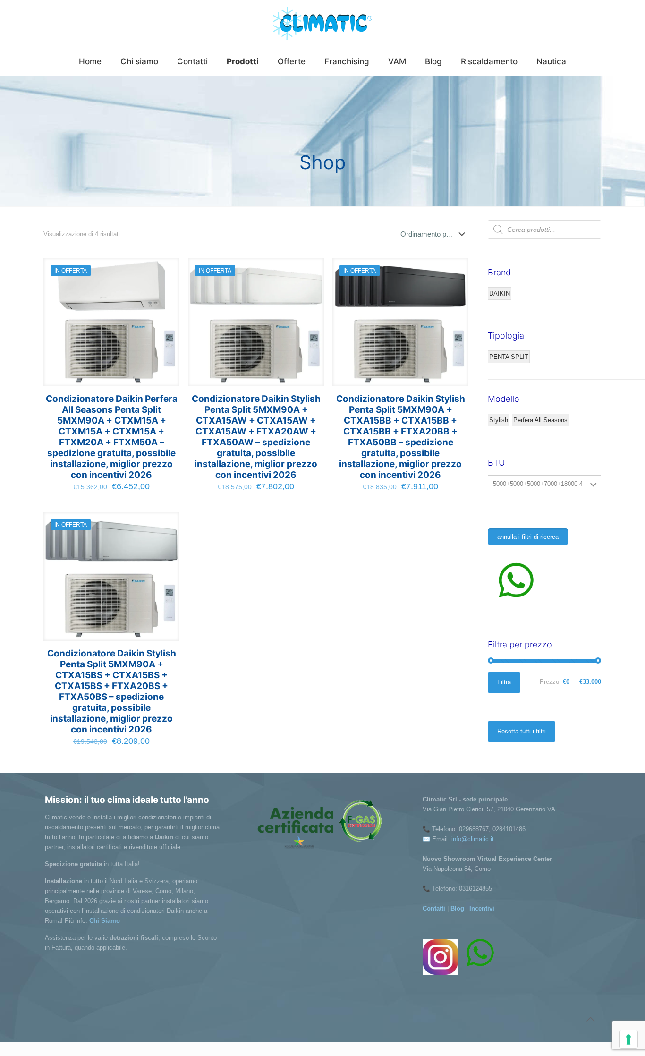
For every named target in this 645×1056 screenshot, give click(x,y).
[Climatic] (322, 23)
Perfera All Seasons (540, 420)
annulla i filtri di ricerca (528, 536)
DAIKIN (499, 293)
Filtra (504, 682)
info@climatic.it (472, 839)
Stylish (498, 420)
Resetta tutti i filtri (521, 731)
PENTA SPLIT (508, 356)
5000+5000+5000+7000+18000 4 (538, 483)
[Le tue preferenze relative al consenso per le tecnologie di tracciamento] (628, 1039)
